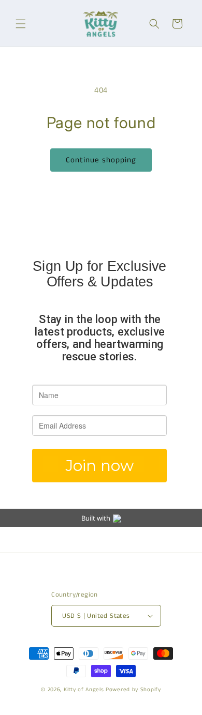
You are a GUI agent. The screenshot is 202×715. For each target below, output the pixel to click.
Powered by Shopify (133, 690)
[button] (20, 23)
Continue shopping (101, 160)
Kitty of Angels (84, 690)
